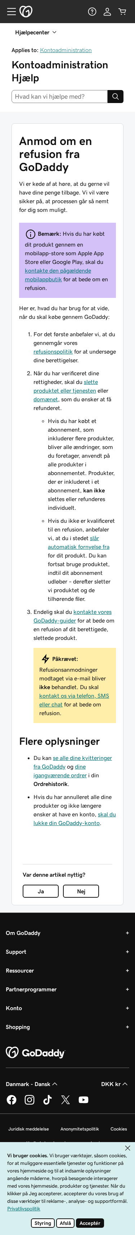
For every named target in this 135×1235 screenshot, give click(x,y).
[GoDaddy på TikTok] (47, 1103)
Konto (14, 1008)
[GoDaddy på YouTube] (83, 1103)
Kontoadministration (66, 50)
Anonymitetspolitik (79, 1129)
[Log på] (107, 11)
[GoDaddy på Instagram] (29, 1103)
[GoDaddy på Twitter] (65, 1103)
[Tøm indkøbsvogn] (122, 12)
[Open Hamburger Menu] (9, 11)
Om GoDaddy (23, 933)
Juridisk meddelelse (28, 1129)
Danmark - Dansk (28, 1084)
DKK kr (111, 1084)
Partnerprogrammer (31, 989)
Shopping (18, 1027)
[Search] (115, 96)
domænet (45, 399)
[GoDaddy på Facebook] (11, 1103)
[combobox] (59, 96)
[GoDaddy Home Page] (36, 1053)
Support (16, 951)
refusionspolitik (53, 351)
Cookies (119, 1129)
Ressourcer (20, 970)
